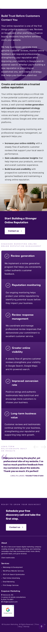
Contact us (13, 231)
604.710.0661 (8, 599)
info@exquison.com (10, 602)
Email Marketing (9, 582)
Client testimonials (8, 558)
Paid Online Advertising (11, 578)
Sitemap (26, 626)
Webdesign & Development (13, 567)
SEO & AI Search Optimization (14, 574)
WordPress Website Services (13, 571)
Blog (20, 626)
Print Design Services (10, 585)
